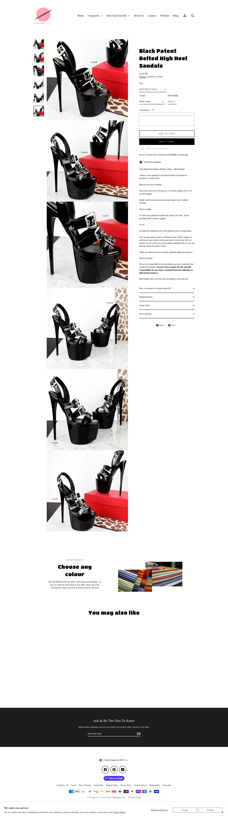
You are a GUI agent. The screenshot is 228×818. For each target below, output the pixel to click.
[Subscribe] (138, 733)
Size (141, 83)
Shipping (142, 77)
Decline (210, 810)
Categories (94, 15)
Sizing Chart (144, 305)
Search (73, 785)
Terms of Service (140, 785)
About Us (139, 15)
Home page (167, 785)
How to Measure (85, 785)
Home (80, 15)
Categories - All (63, 785)
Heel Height (173, 95)
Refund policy (154, 785)
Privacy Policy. (119, 812)
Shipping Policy (146, 297)
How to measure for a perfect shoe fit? (155, 288)
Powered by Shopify (135, 797)
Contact (152, 15)
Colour (142, 95)
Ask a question (145, 314)
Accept (185, 810)
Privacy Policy (125, 785)
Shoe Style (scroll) (116, 15)
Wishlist (164, 15)
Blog (175, 15)
